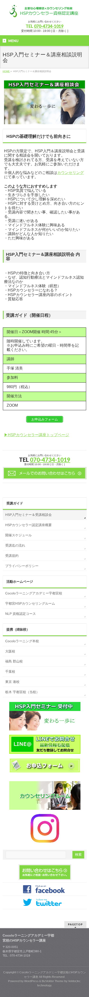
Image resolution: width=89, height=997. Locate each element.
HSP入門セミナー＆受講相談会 (28, 515)
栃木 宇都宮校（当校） (22, 692)
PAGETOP (75, 924)
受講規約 (12, 556)
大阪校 (10, 651)
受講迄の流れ (15, 545)
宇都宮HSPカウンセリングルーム (30, 603)
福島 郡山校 (14, 661)
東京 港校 (12, 682)
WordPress (31, 981)
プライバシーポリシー (21, 566)
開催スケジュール (18, 535)
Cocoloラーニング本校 (22, 641)
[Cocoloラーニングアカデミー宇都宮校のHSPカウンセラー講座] (44, 12)
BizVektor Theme (53, 981)
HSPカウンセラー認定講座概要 (28, 525)
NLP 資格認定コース (20, 614)
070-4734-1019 (48, 26)
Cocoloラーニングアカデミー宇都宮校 (33, 593)
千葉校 (10, 671)
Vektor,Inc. (74, 981)
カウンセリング (70, 173)
